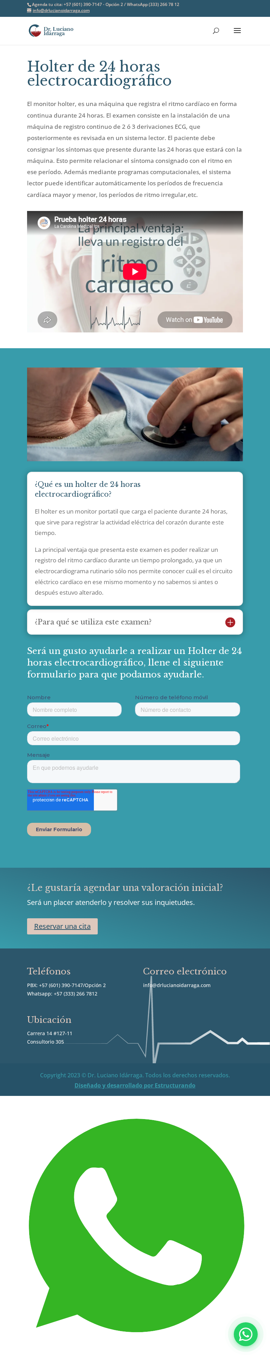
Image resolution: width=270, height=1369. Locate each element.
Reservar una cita (62, 926)
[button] (246, 1334)
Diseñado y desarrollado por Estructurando (135, 1085)
